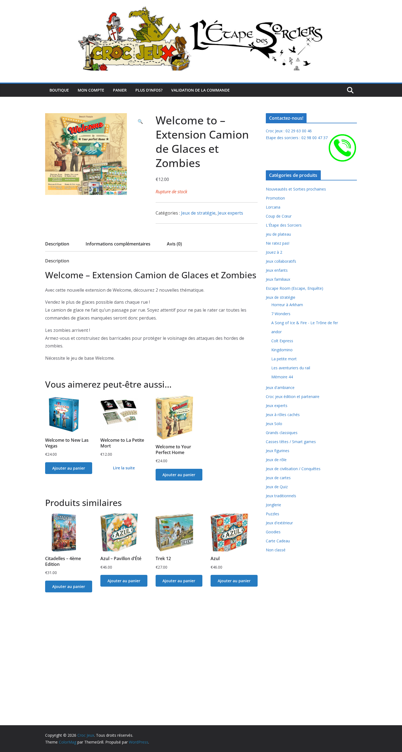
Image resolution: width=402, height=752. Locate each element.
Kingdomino (282, 349)
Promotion (275, 198)
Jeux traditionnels (281, 495)
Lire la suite (124, 467)
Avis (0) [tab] (174, 244)
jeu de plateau (278, 234)
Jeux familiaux (278, 279)
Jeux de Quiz (277, 486)
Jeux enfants (277, 270)
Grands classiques (282, 432)
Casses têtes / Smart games (291, 441)
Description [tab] (57, 244)
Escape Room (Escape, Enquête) (294, 288)
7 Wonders (280, 313)
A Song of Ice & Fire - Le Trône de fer (304, 322)
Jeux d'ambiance (280, 387)
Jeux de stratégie (198, 213)
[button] (140, 121)
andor (276, 331)
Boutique (59, 90)
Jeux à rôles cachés (283, 414)
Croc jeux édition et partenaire (292, 396)
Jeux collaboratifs (281, 261)
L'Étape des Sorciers (284, 225)
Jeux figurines (277, 450)
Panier (120, 90)
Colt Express (282, 340)
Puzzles (272, 513)
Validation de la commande (200, 90)
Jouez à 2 (274, 252)
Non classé (276, 549)
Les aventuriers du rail (290, 367)
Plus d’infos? (148, 90)
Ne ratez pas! (277, 243)
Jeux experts (230, 213)
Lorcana (273, 207)
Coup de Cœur (279, 216)
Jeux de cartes (278, 477)
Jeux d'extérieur (279, 522)
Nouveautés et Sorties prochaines (296, 189)
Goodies (273, 531)
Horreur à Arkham (287, 304)
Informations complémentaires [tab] (118, 244)
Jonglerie (273, 504)
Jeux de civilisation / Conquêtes (293, 468)
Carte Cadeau (278, 540)
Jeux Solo (274, 423)
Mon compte (91, 90)
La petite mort (284, 358)
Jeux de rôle (276, 459)
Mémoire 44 (282, 376)
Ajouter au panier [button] (68, 468)
